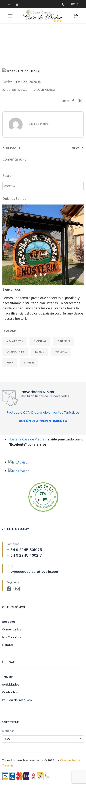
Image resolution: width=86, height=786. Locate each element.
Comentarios (11, 629)
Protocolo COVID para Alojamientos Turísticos (43, 412)
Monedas (8, 731)
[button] (75, 16)
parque (39, 351)
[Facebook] (9, 588)
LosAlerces (63, 341)
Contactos (10, 692)
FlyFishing (39, 341)
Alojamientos (14, 341)
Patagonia (61, 351)
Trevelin (29, 362)
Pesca (9, 362)
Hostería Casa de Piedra (26, 439)
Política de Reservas (17, 700)
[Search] (78, 186)
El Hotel (7, 645)
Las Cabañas (11, 637)
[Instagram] (17, 588)
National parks (15, 351)
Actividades (10, 685)
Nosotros (9, 622)
